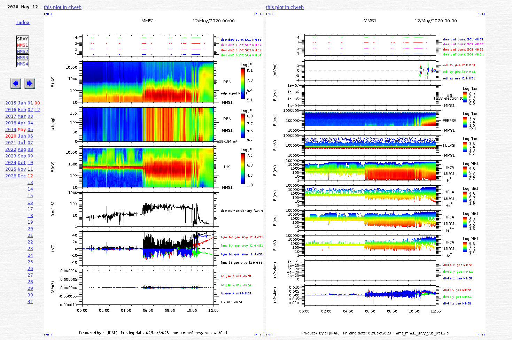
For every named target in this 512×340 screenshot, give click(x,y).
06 (30, 136)
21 (30, 235)
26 (30, 268)
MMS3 (22, 57)
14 (30, 189)
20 (30, 228)
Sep (22, 156)
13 (30, 182)
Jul (22, 142)
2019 (10, 129)
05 (30, 129)
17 (30, 208)
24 (30, 255)
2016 (10, 109)
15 (30, 195)
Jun (22, 136)
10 (30, 162)
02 (30, 109)
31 (30, 301)
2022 (10, 149)
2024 (10, 162)
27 (30, 275)
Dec (22, 175)
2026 (10, 175)
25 (30, 261)
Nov (22, 169)
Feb (22, 109)
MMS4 (22, 64)
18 (30, 215)
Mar (22, 116)
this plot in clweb (63, 7)
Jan (22, 103)
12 (37, 109)
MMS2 (22, 51)
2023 (10, 156)
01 (30, 103)
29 (30, 288)
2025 (10, 169)
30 (30, 295)
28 (30, 281)
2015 (10, 103)
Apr (22, 122)
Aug (22, 149)
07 (30, 142)
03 (30, 116)
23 (30, 248)
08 (30, 149)
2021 (10, 142)
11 (30, 169)
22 (30, 242)
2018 (10, 122)
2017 (10, 116)
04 (30, 122)
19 (30, 222)
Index (23, 22)
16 (30, 202)
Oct (22, 162)
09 (30, 156)
